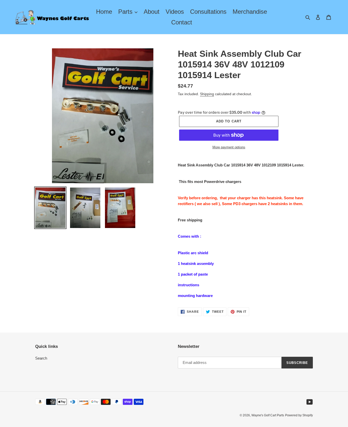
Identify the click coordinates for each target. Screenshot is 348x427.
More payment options (228, 147)
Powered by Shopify (299, 415)
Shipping (207, 94)
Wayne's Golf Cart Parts (267, 415)
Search (41, 358)
